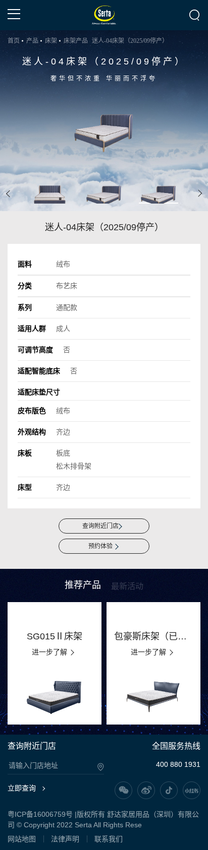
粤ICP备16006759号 (40, 814)
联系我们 (108, 838)
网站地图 (22, 838)
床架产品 (76, 40)
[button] (8, 193)
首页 (14, 40)
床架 (51, 40)
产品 (32, 40)
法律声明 (65, 838)
